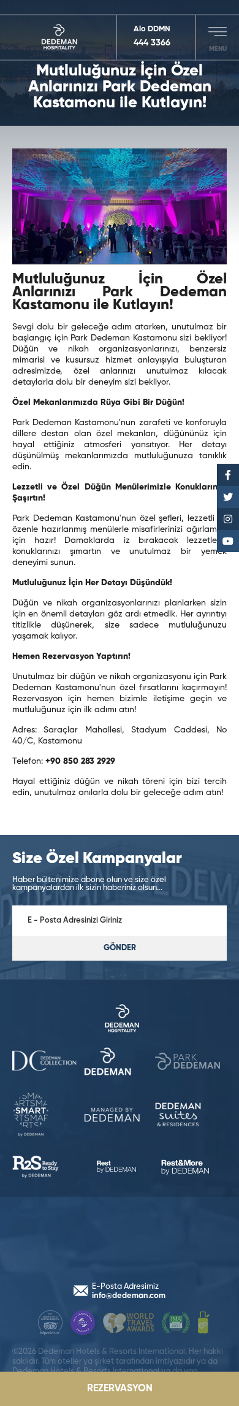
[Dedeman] (64, 37)
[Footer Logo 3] (128, 1324)
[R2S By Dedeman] (191, 1115)
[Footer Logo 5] (204, 1324)
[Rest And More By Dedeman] (191, 1168)
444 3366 (152, 43)
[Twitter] (228, 497)
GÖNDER (120, 948)
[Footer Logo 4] (176, 1323)
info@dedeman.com (128, 1296)
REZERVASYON (120, 1389)
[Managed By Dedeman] (48, 1116)
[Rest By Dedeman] (48, 1168)
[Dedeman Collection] (119, 1019)
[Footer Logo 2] (82, 1323)
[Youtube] (228, 541)
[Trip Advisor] (50, 1323)
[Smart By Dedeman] (191, 1062)
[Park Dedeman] (120, 1062)
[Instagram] (228, 519)
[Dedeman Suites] (120, 1115)
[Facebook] (228, 475)
